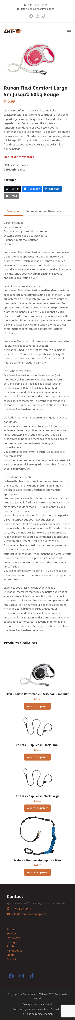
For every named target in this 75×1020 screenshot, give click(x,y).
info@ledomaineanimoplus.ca (37, 9)
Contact (11, 959)
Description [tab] (13, 211)
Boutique (12, 942)
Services (11, 933)
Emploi (11, 955)
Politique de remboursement (37, 1014)
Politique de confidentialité (37, 1004)
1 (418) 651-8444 (37, 5)
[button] (69, 31)
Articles (11, 946)
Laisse (21, 169)
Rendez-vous (14, 950)
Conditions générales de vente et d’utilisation (37, 1009)
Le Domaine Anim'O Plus (33, 994)
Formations (14, 937)
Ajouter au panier (37, 706)
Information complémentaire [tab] (43, 211)
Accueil (11, 929)
